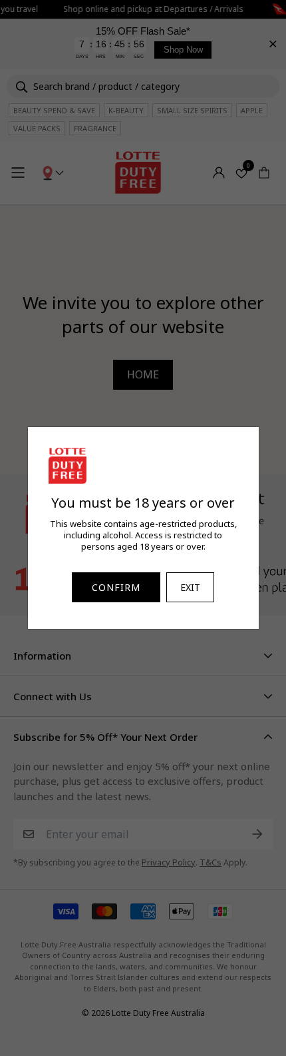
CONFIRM (116, 587)
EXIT (190, 587)
